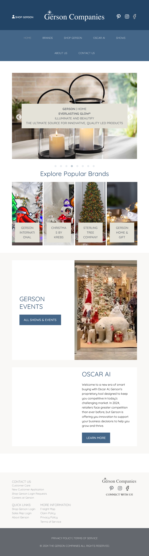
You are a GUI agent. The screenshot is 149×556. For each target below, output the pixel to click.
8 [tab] (93, 161)
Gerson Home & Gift (122, 232)
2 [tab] (61, 161)
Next (129, 116)
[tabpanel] (74, 116)
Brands (48, 38)
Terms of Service (86, 538)
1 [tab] (55, 161)
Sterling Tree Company (90, 232)
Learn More (96, 438)
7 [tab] (88, 161)
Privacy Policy (61, 538)
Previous (17, 116)
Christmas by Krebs (58, 232)
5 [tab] (77, 161)
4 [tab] (72, 161)
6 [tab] (82, 161)
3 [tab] (66, 161)
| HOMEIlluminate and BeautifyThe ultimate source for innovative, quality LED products (74, 116)
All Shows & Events (40, 320)
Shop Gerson (24, 17)
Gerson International (27, 232)
